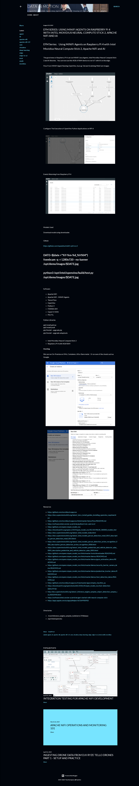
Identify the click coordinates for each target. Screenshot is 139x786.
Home (29, 15)
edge (21, 53)
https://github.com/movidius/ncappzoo (62, 512)
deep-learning (24, 50)
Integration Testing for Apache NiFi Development (78, 698)
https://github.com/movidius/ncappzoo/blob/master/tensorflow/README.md (77, 521)
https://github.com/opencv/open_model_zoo (64, 527)
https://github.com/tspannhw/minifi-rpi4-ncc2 (60, 246)
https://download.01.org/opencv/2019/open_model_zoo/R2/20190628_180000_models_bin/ (82, 530)
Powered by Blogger (71, 775)
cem (20, 45)
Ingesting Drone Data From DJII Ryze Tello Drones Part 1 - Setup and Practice (78, 756)
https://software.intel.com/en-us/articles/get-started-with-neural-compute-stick (78, 597)
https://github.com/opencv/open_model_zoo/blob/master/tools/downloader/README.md (81, 553)
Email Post (51, 632)
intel (21, 58)
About (36, 15)
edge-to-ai (23, 56)
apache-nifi (23, 39)
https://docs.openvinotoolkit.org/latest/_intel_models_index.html (72, 533)
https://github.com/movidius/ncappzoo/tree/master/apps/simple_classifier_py (77, 583)
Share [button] (21, 25)
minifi (21, 61)
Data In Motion (43, 6)
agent (21, 34)
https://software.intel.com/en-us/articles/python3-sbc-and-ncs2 (71, 524)
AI (20, 37)
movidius (22, 64)
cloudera (22, 47)
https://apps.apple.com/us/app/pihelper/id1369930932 (68, 600)
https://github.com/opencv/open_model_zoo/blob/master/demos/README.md (77, 556)
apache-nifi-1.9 (24, 42)
